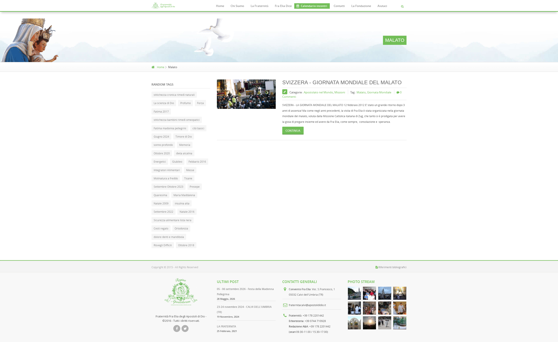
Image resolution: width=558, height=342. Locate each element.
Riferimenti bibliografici (392, 267)
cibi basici (198, 128)
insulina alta (182, 203)
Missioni (339, 92)
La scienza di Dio (164, 103)
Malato (361, 92)
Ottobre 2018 (186, 245)
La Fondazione (361, 6)
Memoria (184, 145)
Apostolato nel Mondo (318, 92)
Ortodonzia (181, 228)
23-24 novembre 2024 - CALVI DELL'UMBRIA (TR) (244, 309)
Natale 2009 (161, 203)
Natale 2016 (187, 211)
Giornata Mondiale (379, 92)
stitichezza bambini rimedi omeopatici (177, 119)
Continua (293, 131)
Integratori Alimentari (167, 170)
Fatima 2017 (161, 111)
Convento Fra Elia (300, 289)
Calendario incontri (314, 6)
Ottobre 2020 (162, 153)
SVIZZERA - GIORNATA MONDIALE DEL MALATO (342, 82)
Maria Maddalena (184, 195)
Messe (190, 170)
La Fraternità (259, 6)
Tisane (188, 178)
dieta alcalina (184, 153)
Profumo (185, 103)
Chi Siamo (237, 6)
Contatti (339, 6)
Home (220, 6)
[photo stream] (354, 293)
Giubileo (177, 161)
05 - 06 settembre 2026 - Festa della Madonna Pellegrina (245, 291)
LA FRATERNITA (226, 326)
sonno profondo (163, 145)
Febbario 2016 (197, 161)
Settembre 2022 (163, 211)
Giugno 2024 (161, 136)
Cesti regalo (161, 228)
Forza (200, 103)
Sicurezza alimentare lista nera (172, 220)
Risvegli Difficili (163, 245)
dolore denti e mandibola (169, 237)
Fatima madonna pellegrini (170, 128)
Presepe (195, 186)
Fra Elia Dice (283, 6)
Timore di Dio (183, 136)
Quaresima (160, 195)
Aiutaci (382, 6)
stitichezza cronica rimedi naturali (174, 94)
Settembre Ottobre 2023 (168, 186)
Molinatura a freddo (166, 178)
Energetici (160, 161)
